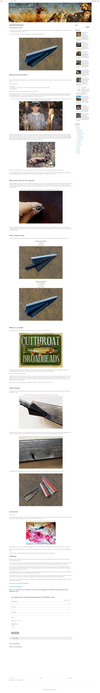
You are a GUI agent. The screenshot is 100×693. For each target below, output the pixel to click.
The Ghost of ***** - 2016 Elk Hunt (85, 52)
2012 (77, 148)
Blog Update (84, 105)
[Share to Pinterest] (18, 638)
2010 (77, 151)
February (79, 144)
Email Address (40, 601)
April (78, 141)
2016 (77, 125)
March (78, 143)
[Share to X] (15, 638)
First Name (13, 606)
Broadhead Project (85, 60)
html (13, 625)
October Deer (79, 135)
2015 (77, 127)
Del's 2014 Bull (80, 136)
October (78, 132)
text (13, 627)
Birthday (13, 617)
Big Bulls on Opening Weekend (85, 43)
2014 (77, 129)
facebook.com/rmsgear (15, 586)
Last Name (13, 612)
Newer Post (12, 678)
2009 (77, 153)
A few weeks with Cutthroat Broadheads (85, 33)
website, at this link (23, 575)
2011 (77, 150)
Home (41, 678)
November (79, 130)
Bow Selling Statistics (84, 88)
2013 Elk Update (85, 96)
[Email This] (12, 638)
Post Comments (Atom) (18, 680)
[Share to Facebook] (16, 638)
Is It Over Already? (80, 138)
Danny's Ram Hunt (85, 69)
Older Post (70, 678)
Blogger (55, 689)
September (79, 140)
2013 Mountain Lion (85, 113)
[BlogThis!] (14, 638)
